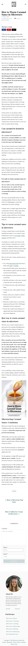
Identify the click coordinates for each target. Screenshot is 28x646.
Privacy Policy (16, 642)
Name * (5, 547)
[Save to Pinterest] (9, 30)
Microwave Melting (5, 20)
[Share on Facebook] (4, 30)
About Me (8, 608)
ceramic (16, 265)
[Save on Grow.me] (18, 30)
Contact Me (17, 608)
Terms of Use (14, 644)
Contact (4, 642)
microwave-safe (14, 263)
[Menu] (2, 4)
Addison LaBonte (6, 16)
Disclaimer (9, 642)
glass (10, 265)
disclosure (12, 36)
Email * (5, 554)
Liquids (14, 491)
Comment (4, 528)
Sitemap (23, 642)
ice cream (17, 235)
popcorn (4, 237)
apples (23, 235)
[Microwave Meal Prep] (14, 4)
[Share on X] (14, 30)
